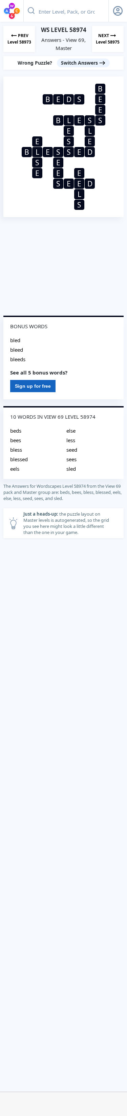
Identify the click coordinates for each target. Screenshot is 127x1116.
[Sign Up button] (118, 11)
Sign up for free (33, 386)
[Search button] (31, 11)
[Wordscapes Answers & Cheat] (12, 11)
